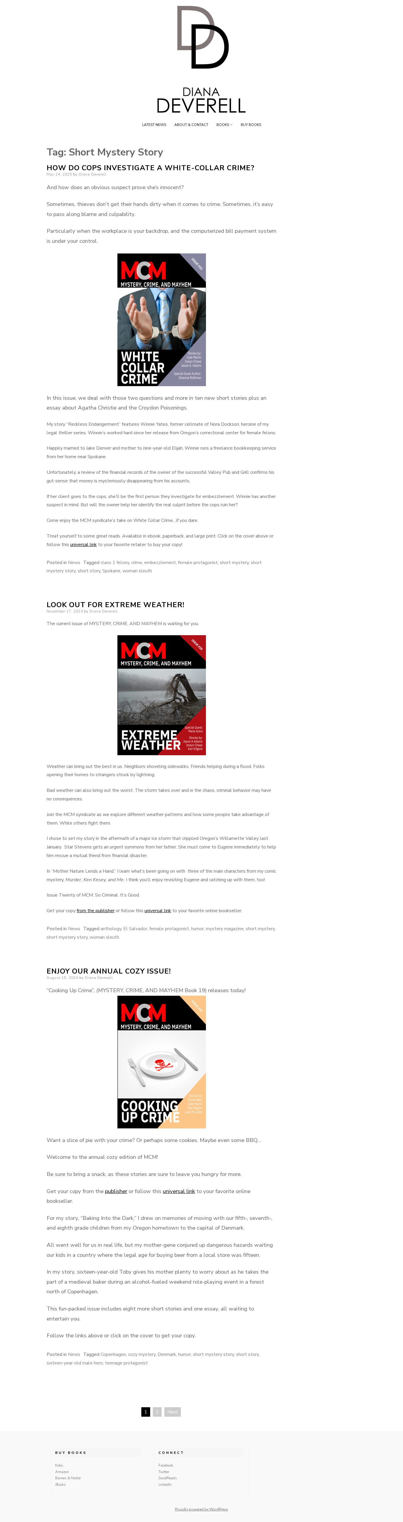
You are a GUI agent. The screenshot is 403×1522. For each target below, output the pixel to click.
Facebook (165, 1465)
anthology (111, 928)
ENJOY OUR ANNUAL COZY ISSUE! (109, 971)
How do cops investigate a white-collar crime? (151, 168)
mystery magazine (225, 928)
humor (197, 928)
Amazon (62, 1471)
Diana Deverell (93, 174)
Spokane (111, 571)
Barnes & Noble (68, 1478)
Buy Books (251, 124)
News (74, 562)
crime (136, 562)
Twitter (163, 1471)
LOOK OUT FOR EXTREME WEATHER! (115, 605)
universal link (83, 544)
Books (223, 124)
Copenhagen (113, 1354)
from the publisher (95, 910)
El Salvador (135, 928)
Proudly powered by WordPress (201, 1509)
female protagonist (198, 562)
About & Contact (191, 124)
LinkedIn (165, 1484)
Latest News (154, 124)
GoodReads (167, 1478)
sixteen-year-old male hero (75, 1363)
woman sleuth (137, 571)
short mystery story (67, 937)
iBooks (60, 1484)
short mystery (234, 562)
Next (172, 1412)
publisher (116, 1191)
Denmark (167, 1354)
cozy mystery (141, 1354)
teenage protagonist (126, 1363)
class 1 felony (115, 562)
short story (89, 571)
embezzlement (160, 562)
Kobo (59, 1465)
